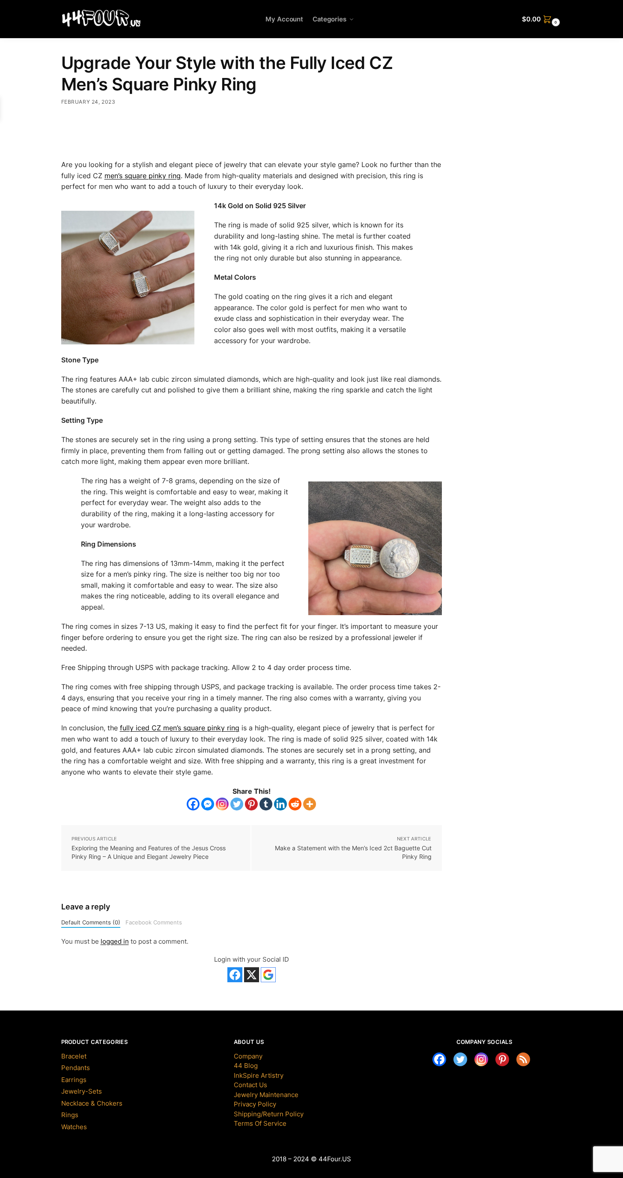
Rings (69, 1115)
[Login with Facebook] (234, 974)
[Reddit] (295, 804)
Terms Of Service (260, 1123)
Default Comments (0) (90, 922)
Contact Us (250, 1085)
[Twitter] (236, 804)
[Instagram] (222, 804)
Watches (74, 1127)
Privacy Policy (255, 1104)
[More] (309, 804)
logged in (115, 941)
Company (248, 1056)
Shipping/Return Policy (269, 1114)
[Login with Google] (268, 974)
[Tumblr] (265, 804)
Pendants (75, 1068)
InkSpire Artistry (258, 1075)
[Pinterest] (251, 804)
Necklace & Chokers (91, 1103)
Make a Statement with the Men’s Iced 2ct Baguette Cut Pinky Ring (353, 852)
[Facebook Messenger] (207, 804)
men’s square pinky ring (142, 175)
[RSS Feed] (523, 1059)
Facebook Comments (153, 922)
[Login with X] (251, 974)
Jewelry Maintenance (266, 1095)
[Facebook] (193, 804)
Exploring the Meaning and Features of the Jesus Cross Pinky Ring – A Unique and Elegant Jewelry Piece (149, 852)
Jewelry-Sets (81, 1091)
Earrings (73, 1080)
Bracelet (73, 1056)
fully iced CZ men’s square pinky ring (179, 728)
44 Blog (246, 1065)
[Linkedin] (280, 804)
